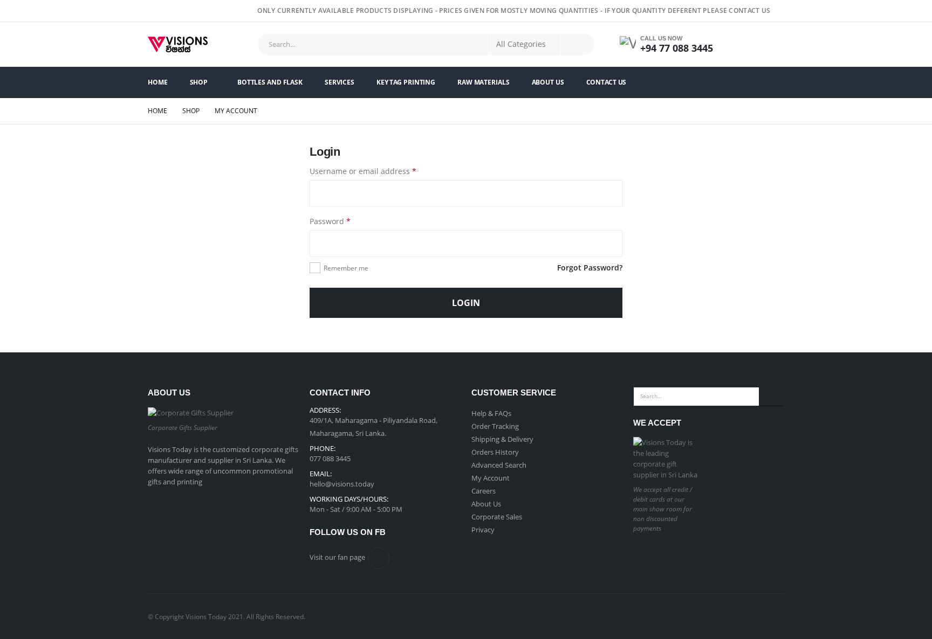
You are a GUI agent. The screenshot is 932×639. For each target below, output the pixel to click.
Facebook (378, 558)
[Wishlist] (771, 44)
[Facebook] (777, 11)
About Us (548, 82)
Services (339, 82)
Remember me (346, 268)
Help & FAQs (491, 413)
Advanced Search (498, 465)
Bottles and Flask (270, 82)
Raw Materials (483, 82)
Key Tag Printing (405, 82)
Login (466, 303)
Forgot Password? (589, 267)
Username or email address (379, 170)
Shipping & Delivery (502, 439)
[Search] (577, 44)
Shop (199, 82)
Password (346, 221)
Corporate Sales (496, 517)
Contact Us (606, 82)
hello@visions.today (342, 484)
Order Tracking (495, 426)
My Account (490, 478)
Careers (483, 491)
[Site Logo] (178, 44)
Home (158, 82)
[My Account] (741, 44)
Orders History (495, 452)
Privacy (483, 529)
